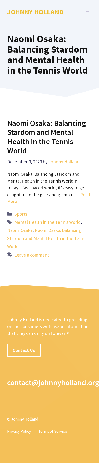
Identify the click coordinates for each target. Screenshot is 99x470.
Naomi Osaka (19, 230)
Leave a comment (31, 255)
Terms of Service (52, 431)
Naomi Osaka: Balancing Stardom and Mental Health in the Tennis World (46, 136)
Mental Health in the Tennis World (47, 222)
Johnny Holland (35, 11)
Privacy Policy (19, 431)
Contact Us (24, 350)
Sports (20, 214)
